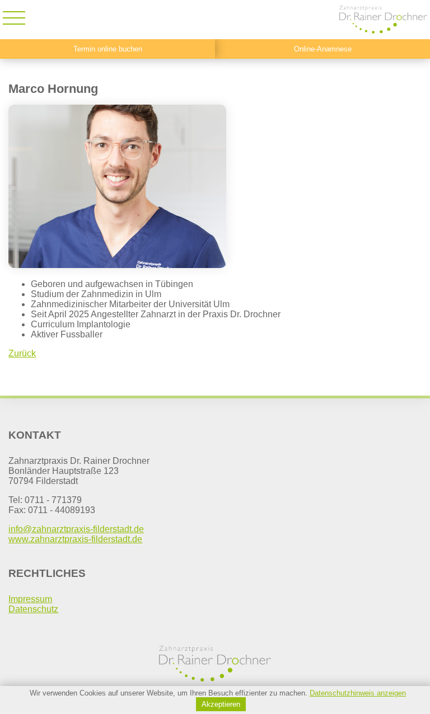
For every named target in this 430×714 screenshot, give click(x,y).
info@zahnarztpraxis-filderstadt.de (76, 529)
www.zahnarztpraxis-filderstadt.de (75, 539)
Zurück (22, 353)
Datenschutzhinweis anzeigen (358, 693)
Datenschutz (33, 609)
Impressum (30, 599)
